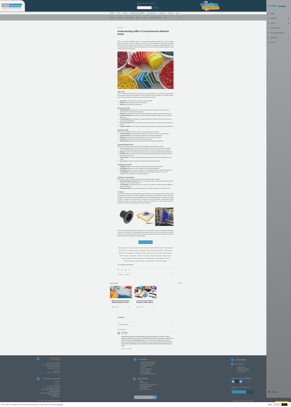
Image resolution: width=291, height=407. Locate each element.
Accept (284, 404)
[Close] (289, 404)
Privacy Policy (60, 404)
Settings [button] (270, 404)
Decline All (276, 404)
